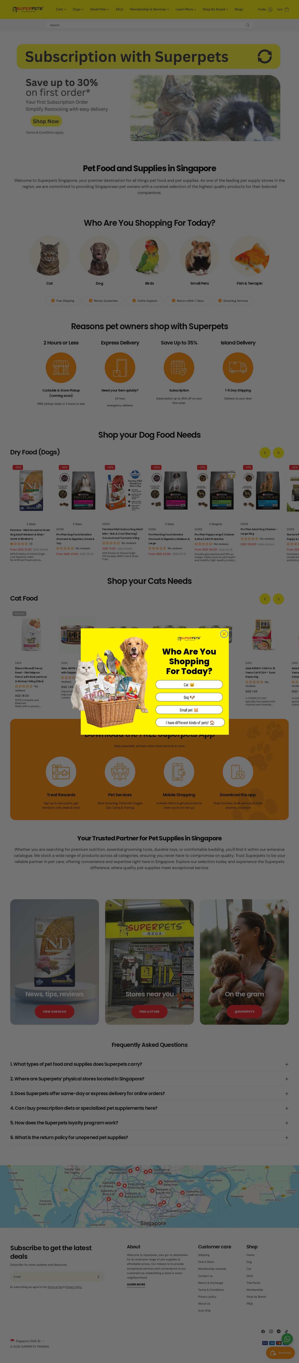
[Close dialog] (224, 634)
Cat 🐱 (189, 684)
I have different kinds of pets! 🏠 (190, 722)
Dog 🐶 (189, 697)
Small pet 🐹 (189, 709)
